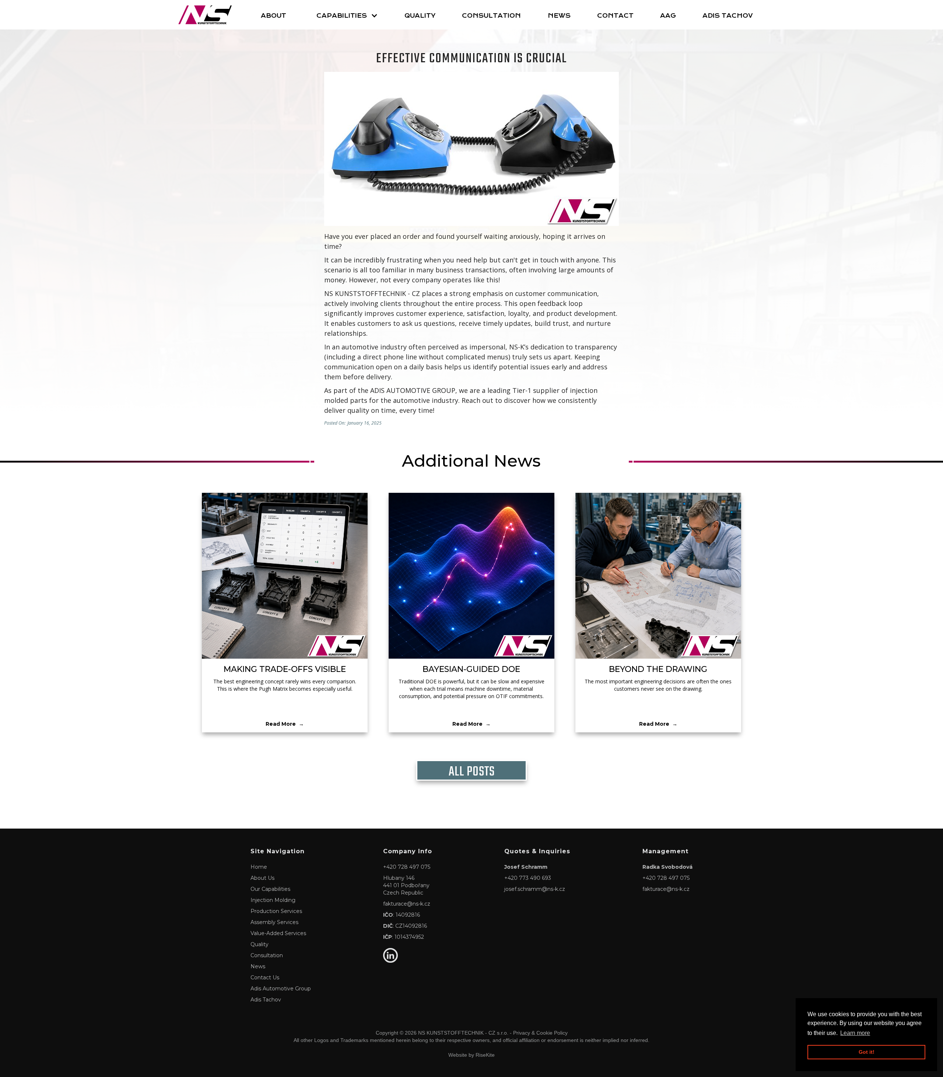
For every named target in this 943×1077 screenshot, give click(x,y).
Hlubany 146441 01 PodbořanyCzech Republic (406, 885)
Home (258, 867)
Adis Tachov (727, 15)
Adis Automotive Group (280, 988)
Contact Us (264, 977)
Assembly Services (274, 922)
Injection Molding (272, 900)
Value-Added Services (278, 933)
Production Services (276, 911)
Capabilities (341, 15)
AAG (668, 15)
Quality (419, 15)
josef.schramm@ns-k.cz (534, 889)
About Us (262, 878)
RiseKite (485, 1055)
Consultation (491, 15)
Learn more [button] (855, 1033)
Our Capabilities (270, 889)
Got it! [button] (866, 1052)
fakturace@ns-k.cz (406, 903)
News (559, 15)
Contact (615, 15)
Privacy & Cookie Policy (540, 1033)
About (273, 15)
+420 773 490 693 (527, 878)
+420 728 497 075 (406, 867)
